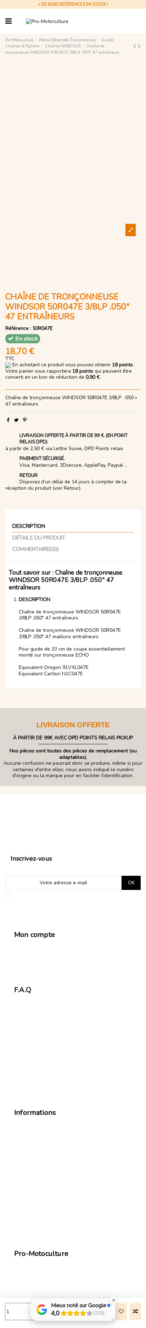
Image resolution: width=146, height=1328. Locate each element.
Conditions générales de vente (53, 1153)
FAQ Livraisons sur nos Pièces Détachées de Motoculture (68, 1033)
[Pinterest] (25, 420)
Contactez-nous (36, 963)
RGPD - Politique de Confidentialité (57, 1202)
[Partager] (8, 420)
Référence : (18, 328)
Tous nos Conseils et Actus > (61, 1085)
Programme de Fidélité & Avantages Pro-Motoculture (64, 1004)
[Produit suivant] (139, 46)
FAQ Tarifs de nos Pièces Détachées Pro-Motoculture (65, 1019)
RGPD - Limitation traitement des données (65, 1178)
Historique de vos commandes (52, 954)
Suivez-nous (28, 1289)
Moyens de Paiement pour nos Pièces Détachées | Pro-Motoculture (74, 1142)
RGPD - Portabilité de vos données (57, 1194)
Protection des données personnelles (60, 1169)
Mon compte (32, 946)
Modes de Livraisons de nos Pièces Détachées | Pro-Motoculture (71, 1127)
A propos (28, 1226)
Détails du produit (38, 538)
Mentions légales (37, 1161)
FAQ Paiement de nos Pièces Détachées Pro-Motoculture (69, 1062)
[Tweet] (16, 420)
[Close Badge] (113, 1300)
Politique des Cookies (42, 1210)
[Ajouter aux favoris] (121, 1311)
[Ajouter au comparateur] (135, 1311)
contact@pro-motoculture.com (48, 1265)
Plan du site (31, 1218)
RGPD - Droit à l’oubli (42, 1186)
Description (28, 526)
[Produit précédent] (135, 46)
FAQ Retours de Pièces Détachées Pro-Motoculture (62, 1047)
